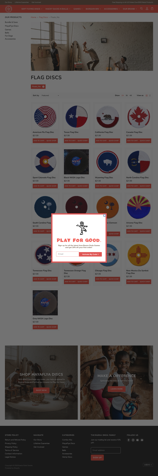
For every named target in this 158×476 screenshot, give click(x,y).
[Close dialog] (104, 215)
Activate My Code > (90, 254)
